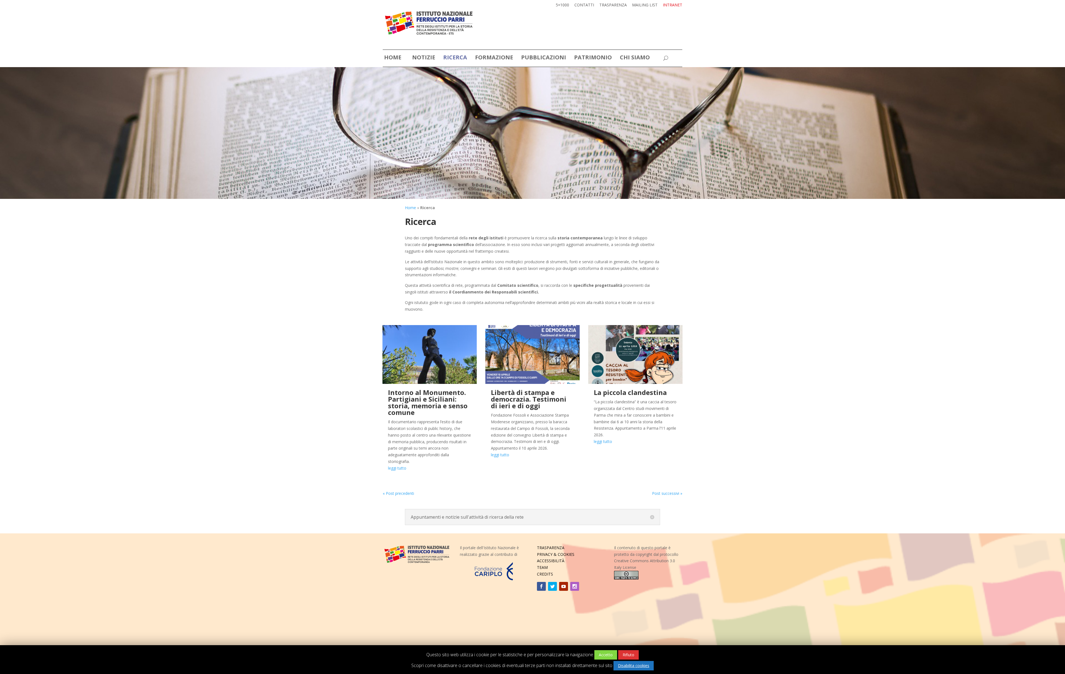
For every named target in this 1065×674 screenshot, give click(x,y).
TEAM (542, 567)
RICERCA (455, 58)
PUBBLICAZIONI (543, 58)
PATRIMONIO (593, 58)
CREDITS (545, 574)
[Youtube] (563, 586)
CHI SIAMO (635, 58)
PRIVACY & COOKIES (555, 554)
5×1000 (562, 5)
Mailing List (645, 5)
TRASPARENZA (550, 547)
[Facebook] (541, 586)
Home (410, 207)
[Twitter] (552, 586)
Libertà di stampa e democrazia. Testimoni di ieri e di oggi (528, 399)
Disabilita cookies (633, 665)
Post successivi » (667, 493)
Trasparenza (613, 5)
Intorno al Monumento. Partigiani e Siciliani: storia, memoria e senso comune (428, 402)
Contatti (584, 5)
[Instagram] (574, 586)
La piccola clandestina (630, 392)
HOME (392, 58)
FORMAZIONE (494, 58)
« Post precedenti (398, 493)
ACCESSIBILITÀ (550, 560)
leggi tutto (397, 468)
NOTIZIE (423, 58)
